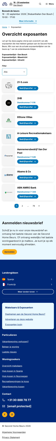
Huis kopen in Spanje (12, 371)
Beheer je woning (10, 346)
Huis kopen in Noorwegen (15, 376)
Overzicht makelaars (12, 365)
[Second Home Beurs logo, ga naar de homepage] (4, 4)
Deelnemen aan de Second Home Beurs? (25, 314)
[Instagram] (12, 414)
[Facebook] (4, 414)
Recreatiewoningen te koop (15, 381)
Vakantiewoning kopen (13, 386)
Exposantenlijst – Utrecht (13, 60)
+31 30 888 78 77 (19, 400)
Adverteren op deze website (19, 319)
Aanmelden (9, 252)
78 (34, 206)
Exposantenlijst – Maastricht (14, 57)
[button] (40, 4)
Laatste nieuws (9, 352)
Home (4, 27)
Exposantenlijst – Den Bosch (14, 54)
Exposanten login (13, 324)
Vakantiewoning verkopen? (15, 341)
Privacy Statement (11, 437)
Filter (4, 66)
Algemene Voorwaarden (14, 432)
